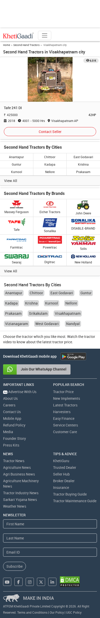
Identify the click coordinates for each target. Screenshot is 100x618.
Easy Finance (63, 418)
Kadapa (49, 164)
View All (10, 180)
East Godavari (83, 157)
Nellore (50, 172)
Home (6, 45)
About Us (10, 398)
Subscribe (14, 566)
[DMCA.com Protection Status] (69, 581)
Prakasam (83, 172)
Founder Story (14, 438)
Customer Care (65, 431)
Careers (9, 405)
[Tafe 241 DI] (50, 79)
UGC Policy (74, 612)
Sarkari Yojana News (20, 499)
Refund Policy (14, 425)
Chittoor (49, 157)
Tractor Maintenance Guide (74, 500)
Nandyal (73, 323)
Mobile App (12, 418)
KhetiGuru (61, 460)
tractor (27, 336)
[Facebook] (18, 582)
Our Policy (57, 612)
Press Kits (11, 445)
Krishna (83, 164)
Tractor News (13, 460)
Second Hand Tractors (26, 45)
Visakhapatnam (68, 313)
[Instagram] (30, 582)
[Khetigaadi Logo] (18, 35)
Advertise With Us (20, 391)
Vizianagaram (16, 323)
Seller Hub (61, 474)
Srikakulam (38, 313)
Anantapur (16, 157)
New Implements (66, 398)
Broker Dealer (64, 480)
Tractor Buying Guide (70, 494)
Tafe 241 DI (13, 107)
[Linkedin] (52, 582)
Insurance (61, 487)
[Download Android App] (73, 356)
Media (8, 431)
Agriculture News (17, 467)
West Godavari (47, 323)
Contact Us (12, 411)
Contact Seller (50, 131)
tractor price (62, 341)
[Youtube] (7, 582)
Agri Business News (19, 474)
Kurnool (16, 172)
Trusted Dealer (64, 467)
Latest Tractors (65, 405)
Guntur (16, 164)
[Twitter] (41, 582)
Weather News (14, 506)
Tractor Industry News (20, 492)
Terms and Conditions (32, 612)
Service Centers (65, 425)
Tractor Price (63, 391)
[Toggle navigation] (44, 35)
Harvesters (62, 411)
